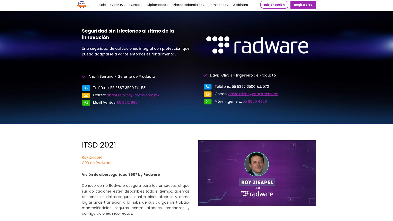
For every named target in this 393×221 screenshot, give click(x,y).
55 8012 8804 (128, 102)
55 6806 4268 (255, 101)
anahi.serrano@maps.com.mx (133, 95)
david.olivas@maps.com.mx (253, 93)
